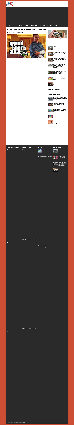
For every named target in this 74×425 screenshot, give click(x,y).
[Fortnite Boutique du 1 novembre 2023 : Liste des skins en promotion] (40, 331)
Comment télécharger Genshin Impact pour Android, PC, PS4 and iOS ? (59, 78)
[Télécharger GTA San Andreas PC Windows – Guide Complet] (50, 49)
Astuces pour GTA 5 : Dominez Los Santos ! (59, 116)
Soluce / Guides (43, 25)
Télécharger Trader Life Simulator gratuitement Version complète (60, 83)
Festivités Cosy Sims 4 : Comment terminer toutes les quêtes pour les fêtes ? (59, 122)
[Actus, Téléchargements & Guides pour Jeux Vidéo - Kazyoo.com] (10, 6)
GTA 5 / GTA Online (57, 147)
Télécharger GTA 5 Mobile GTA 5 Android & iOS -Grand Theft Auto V (60, 59)
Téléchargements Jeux (53, 44)
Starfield (20, 25)
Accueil (8, 25)
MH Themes (23, 422)
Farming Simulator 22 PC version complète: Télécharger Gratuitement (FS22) (59, 72)
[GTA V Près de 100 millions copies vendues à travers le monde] (26, 56)
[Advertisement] (37, 15)
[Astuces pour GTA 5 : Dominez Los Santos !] (50, 117)
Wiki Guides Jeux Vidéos (54, 94)
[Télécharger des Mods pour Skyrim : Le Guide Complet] (50, 105)
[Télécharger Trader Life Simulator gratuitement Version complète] (50, 85)
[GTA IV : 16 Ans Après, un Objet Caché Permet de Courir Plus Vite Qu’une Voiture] (50, 99)
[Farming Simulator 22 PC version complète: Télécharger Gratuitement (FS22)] (50, 73)
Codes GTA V (34, 25)
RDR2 (51, 25)
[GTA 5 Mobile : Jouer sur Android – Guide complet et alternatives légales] (50, 55)
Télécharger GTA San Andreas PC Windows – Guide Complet (59, 47)
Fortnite (27, 25)
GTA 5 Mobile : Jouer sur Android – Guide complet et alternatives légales (59, 53)
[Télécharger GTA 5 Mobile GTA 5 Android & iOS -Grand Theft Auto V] (50, 60)
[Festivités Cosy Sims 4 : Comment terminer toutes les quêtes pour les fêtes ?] (50, 123)
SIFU (56, 25)
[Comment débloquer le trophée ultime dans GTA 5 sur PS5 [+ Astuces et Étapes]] (55, 164)
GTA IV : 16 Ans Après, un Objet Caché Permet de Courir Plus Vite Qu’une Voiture (60, 98)
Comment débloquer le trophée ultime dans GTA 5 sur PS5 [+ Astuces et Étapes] (62, 164)
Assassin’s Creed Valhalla (13, 147)
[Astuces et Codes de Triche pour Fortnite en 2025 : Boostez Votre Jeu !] (50, 111)
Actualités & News (26, 147)
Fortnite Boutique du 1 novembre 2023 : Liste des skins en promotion (47, 246)
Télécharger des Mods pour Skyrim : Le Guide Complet (58, 104)
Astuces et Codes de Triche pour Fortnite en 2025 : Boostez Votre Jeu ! (59, 110)
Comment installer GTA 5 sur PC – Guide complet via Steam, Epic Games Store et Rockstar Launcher (59, 66)
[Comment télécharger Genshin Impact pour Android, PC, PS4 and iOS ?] (50, 79)
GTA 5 (14, 25)
